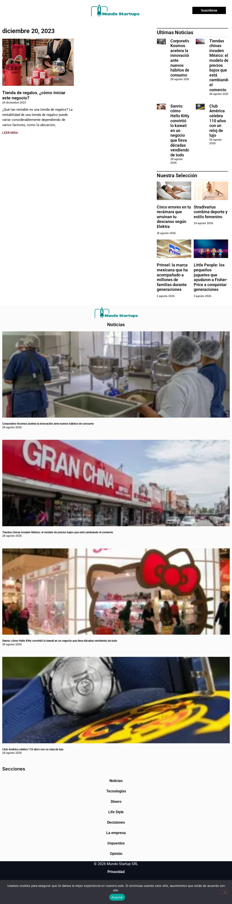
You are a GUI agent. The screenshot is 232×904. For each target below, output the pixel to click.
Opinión (116, 853)
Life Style (116, 812)
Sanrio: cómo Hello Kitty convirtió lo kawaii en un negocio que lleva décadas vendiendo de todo (179, 130)
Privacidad (116, 872)
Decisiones (116, 822)
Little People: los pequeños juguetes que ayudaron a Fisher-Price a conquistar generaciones (211, 277)
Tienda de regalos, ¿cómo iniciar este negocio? (33, 95)
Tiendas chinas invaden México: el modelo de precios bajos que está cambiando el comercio (219, 65)
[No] (225, 892)
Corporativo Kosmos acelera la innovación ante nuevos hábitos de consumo (48, 423)
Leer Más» (10, 132)
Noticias (116, 781)
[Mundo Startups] (115, 10)
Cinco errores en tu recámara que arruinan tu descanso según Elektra (174, 217)
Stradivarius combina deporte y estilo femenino (210, 212)
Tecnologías (116, 791)
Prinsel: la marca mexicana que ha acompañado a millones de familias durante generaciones (172, 277)
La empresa (116, 833)
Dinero (116, 801)
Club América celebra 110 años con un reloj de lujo (217, 121)
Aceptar (117, 897)
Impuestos (116, 843)
